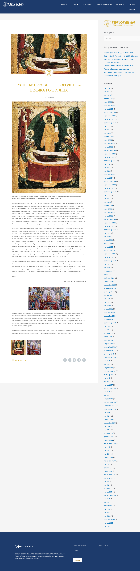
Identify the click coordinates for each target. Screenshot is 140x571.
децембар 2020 (110, 285)
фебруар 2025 (109, 143)
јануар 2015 (108, 419)
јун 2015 (107, 413)
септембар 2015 (110, 409)
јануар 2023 (108, 216)
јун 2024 (107, 168)
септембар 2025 (110, 123)
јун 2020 (107, 302)
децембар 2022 (110, 219)
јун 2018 (107, 361)
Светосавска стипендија (104, 4)
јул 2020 (107, 299)
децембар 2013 (110, 444)
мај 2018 (107, 364)
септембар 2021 (110, 261)
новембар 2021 (109, 254)
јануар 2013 (108, 457)
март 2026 (108, 102)
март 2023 (108, 209)
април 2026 (108, 99)
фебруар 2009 (109, 520)
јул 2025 (107, 126)
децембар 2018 (110, 347)
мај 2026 (107, 95)
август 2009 (108, 506)
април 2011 (108, 488)
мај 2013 (107, 454)
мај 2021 (107, 268)
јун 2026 (107, 92)
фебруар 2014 (109, 437)
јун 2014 (107, 426)
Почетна (64, 4)
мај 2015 (107, 416)
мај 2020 (107, 306)
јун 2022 (107, 233)
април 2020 (108, 309)
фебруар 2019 (109, 340)
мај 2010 (107, 502)
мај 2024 (107, 171)
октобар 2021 (109, 257)
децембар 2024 (110, 150)
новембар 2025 (110, 116)
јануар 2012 (108, 471)
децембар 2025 (110, 112)
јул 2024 (107, 164)
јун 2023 (107, 199)
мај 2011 (107, 485)
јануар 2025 (108, 147)
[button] (65, 360)
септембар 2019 (110, 323)
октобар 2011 (109, 478)
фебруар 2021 (109, 278)
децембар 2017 (110, 371)
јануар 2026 (108, 109)
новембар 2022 (110, 223)
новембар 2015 (109, 406)
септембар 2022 (110, 230)
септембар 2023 (110, 192)
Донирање (131, 4)
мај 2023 (107, 202)
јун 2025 (107, 130)
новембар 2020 (110, 288)
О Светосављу (87, 4)
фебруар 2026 (109, 106)
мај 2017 (107, 382)
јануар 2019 (108, 344)
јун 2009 (107, 513)
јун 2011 (107, 482)
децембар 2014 (110, 423)
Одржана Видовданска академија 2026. (118, 66)
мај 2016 (107, 395)
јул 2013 (107, 447)
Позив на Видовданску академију (116, 69)
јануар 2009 (108, 523)
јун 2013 (107, 451)
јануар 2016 (108, 399)
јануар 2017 (108, 385)
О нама (73, 4)
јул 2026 (107, 88)
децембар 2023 (110, 181)
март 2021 (108, 275)
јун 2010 (107, 499)
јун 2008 (107, 526)
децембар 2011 (109, 475)
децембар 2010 (110, 495)
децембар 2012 (110, 461)
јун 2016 (107, 392)
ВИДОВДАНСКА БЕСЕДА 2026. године (118, 53)
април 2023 (108, 206)
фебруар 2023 (109, 212)
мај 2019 (107, 330)
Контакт (132, 9)
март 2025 (108, 140)
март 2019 (108, 337)
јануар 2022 (108, 247)
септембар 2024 (110, 161)
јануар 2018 (108, 368)
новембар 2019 (109, 319)
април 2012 (108, 468)
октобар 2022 (109, 226)
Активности (120, 4)
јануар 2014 (108, 440)
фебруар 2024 (109, 175)
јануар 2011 (108, 492)
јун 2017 (107, 378)
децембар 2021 (110, 250)
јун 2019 (107, 326)
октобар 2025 (109, 119)
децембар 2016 (110, 388)
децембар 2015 (110, 402)
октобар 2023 (109, 188)
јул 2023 (107, 195)
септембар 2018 (110, 357)
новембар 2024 (110, 154)
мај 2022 (107, 237)
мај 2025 (107, 133)
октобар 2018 (109, 354)
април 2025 (108, 137)
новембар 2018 (109, 350)
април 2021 (108, 271)
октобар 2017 (109, 375)
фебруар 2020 (109, 313)
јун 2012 (107, 464)
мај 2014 (107, 430)
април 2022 (108, 240)
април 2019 (108, 333)
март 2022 (108, 244)
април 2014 (108, 433)
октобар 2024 (109, 157)
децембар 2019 (110, 316)
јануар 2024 (108, 178)
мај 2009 (107, 516)
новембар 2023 (110, 185)
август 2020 (108, 295)
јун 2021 (107, 264)
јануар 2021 (108, 281)
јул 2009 (107, 509)
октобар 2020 (109, 292)
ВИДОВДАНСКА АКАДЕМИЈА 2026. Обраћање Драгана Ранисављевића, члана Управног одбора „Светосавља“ (121, 59)
